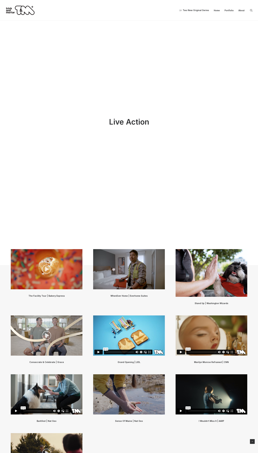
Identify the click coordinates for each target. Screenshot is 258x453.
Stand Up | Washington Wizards (211, 303)
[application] (46, 269)
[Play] (12, 287)
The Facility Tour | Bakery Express (47, 296)
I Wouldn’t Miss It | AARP (211, 421)
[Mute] (76, 287)
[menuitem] (194, 10)
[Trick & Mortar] (20, 10)
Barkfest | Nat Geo (46, 421)
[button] (251, 10)
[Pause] (95, 287)
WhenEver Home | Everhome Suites (129, 296)
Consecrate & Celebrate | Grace (46, 362)
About (241, 10)
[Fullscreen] (80, 287)
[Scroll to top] (252, 441)
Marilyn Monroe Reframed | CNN (211, 362)
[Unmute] (159, 287)
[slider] (44, 353)
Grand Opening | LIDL (129, 362)
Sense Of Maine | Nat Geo (129, 421)
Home (217, 10)
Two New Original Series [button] (196, 10)
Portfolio (229, 10)
